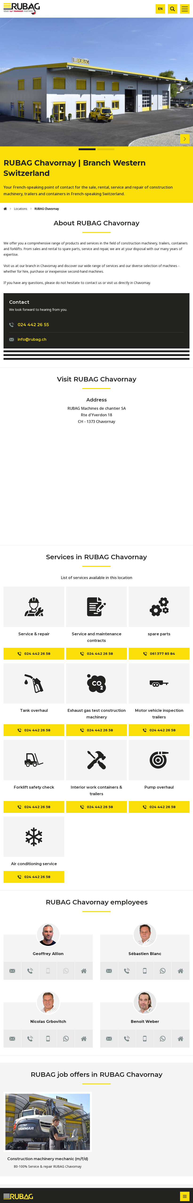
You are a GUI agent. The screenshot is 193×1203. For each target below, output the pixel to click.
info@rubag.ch (32, 339)
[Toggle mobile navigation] (184, 9)
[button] (188, 139)
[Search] (172, 9)
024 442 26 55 (33, 324)
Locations (20, 209)
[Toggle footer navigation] (184, 1196)
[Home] (5, 209)
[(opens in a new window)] (163, 971)
